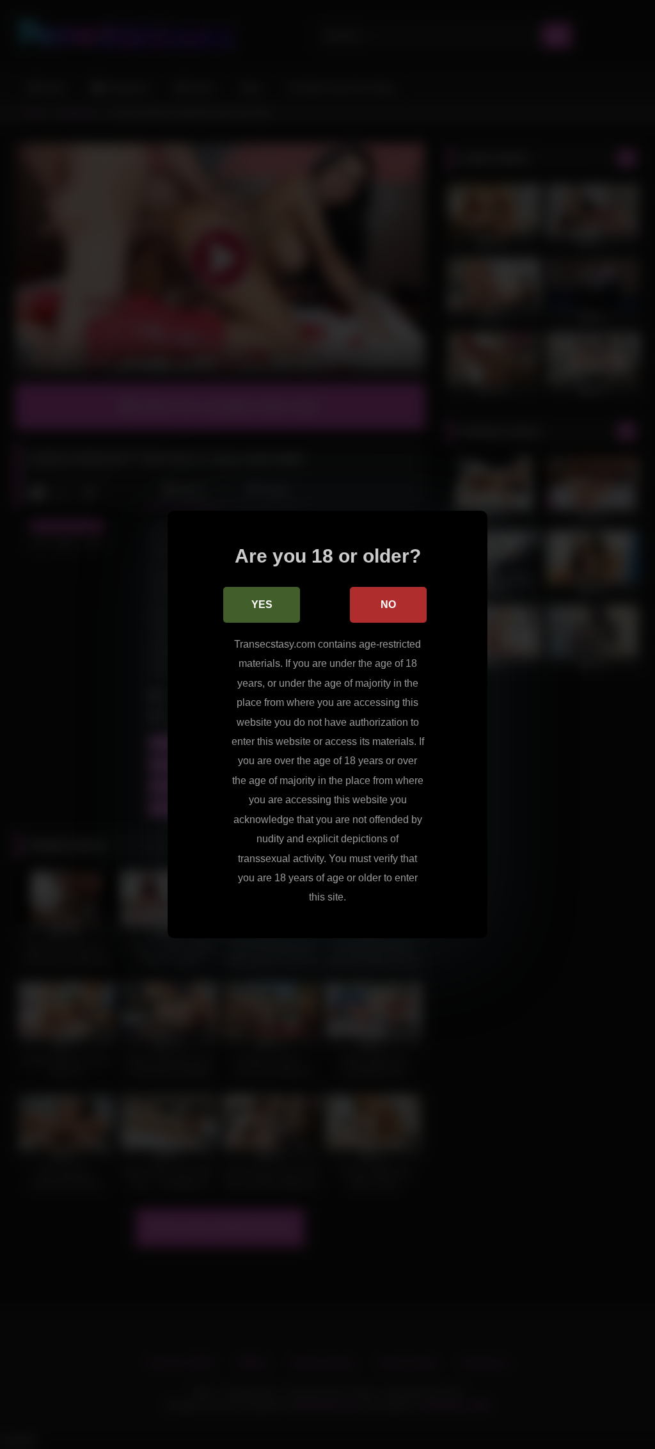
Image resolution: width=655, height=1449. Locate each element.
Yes (261, 604)
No (388, 604)
